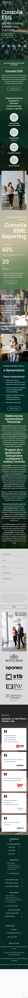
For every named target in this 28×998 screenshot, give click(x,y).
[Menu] (25, 3)
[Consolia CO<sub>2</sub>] (19, 854)
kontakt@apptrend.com (14, 933)
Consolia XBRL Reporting (11, 879)
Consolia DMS (11, 850)
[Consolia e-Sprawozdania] (22, 913)
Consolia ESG (11, 847)
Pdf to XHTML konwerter (11, 883)
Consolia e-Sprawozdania (12, 913)
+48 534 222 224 (14, 873)
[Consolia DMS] (19, 850)
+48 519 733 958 (13, 906)
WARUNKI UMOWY (10, 926)
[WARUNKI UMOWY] (22, 926)
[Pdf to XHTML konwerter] (22, 883)
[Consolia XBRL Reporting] (22, 879)
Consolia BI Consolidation (12, 886)
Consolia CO (11, 854)
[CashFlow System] (22, 916)
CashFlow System (10, 916)
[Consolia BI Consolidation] (22, 886)
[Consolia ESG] (19, 847)
